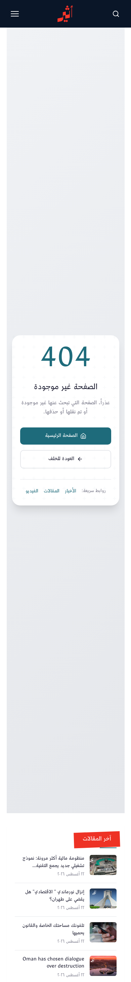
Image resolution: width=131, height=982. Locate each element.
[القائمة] (14, 13)
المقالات (51, 491)
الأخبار (70, 491)
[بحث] (116, 14)
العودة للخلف (61, 459)
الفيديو (32, 491)
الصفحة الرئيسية (61, 436)
